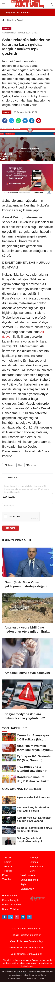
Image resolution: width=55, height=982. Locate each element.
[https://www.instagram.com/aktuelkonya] (17, 917)
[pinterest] (38, 120)
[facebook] (4, 120)
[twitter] (11, 120)
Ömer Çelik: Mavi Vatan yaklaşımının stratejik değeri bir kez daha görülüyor (26, 584)
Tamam (41, 979)
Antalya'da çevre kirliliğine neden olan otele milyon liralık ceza (27, 630)
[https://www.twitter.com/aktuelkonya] (10, 917)
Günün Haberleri (29, 880)
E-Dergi (34, 857)
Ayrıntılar (31, 979)
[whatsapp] (18, 120)
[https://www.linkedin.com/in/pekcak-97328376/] (23, 917)
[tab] (10, 477)
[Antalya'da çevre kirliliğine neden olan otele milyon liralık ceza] (27, 608)
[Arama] (52, 4)
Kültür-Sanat (36, 866)
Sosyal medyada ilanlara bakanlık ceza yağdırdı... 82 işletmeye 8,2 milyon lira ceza (27, 716)
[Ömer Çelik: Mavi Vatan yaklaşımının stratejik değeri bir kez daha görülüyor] (27, 562)
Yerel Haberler (28, 875)
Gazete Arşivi (27, 889)
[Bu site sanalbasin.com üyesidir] (37, 898)
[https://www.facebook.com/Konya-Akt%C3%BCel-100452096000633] (4, 917)
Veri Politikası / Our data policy (26, 954)
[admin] (29, 917)
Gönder (10, 528)
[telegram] (25, 120)
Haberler (10, 20)
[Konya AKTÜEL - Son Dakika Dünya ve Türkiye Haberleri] (27, 4)
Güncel (20, 20)
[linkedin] (31, 120)
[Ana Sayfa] (3, 20)
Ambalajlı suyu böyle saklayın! (27, 672)
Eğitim (7, 862)
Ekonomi (34, 862)
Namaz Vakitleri (10, 909)
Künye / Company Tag (29, 928)
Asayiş (7, 857)
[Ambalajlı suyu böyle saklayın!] (27, 653)
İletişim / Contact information (26, 935)
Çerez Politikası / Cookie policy (26, 941)
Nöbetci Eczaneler (11, 904)
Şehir (32, 871)
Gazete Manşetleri (11, 900)
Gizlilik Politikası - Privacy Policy (26, 947)
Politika (8, 871)
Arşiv (23, 884)
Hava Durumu (9, 895)
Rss (14, 928)
